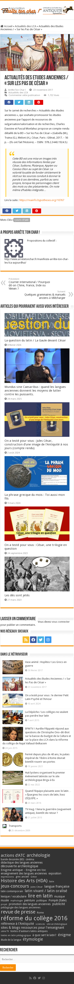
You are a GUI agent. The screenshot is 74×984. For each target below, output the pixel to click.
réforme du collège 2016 (34, 918)
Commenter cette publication (24, 95)
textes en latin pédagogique (16, 935)
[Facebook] (33, 639)
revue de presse (18, 912)
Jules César (22, 220)
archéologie (38, 855)
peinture (29, 900)
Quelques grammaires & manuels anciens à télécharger (44, 294)
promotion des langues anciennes (30, 904)
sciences (40, 924)
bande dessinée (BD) (12, 859)
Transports (15, 825)
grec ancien (22, 876)
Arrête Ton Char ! (17, 90)
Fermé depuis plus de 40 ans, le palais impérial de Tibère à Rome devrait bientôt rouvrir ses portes (47, 758)
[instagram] (48, 639)
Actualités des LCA (25, 26)
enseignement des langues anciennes (24, 873)
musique (59, 896)
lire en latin (40, 896)
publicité (58, 904)
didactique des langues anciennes (22, 862)
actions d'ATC (13, 855)
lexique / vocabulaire (13, 896)
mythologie (16, 900)
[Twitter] (40, 639)
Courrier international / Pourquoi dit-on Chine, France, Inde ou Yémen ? (29, 284)
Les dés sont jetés (17, 595)
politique (41, 900)
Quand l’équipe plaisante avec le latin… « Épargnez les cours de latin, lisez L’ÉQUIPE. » (48, 794)
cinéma (30, 859)
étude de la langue (11, 939)
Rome (40, 912)
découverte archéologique (19, 866)
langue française (56, 886)
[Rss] (26, 639)
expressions (7, 876)
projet (4, 904)
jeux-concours (15, 886)
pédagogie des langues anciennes (20, 907)
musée (5, 900)
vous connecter (61, 621)
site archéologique (57, 924)
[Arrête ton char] (37, 10)
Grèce (34, 876)
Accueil (7, 26)
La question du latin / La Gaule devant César (35, 340)
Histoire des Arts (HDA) (24, 880)
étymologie (33, 939)
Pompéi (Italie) (58, 900)
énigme (64, 935)
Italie (51, 881)
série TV (5, 931)
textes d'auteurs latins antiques (29, 931)
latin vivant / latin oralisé (46, 891)
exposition (55, 873)
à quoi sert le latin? (44, 935)
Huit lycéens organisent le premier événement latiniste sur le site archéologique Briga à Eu (45, 776)
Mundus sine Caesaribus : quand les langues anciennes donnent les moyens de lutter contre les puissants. (35, 390)
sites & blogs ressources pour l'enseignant (32, 928)
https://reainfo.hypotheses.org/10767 (42, 200)
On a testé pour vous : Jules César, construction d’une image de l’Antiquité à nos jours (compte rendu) (36, 444)
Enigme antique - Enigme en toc (23, 870)
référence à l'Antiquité (17, 924)
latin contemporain (12, 891)
